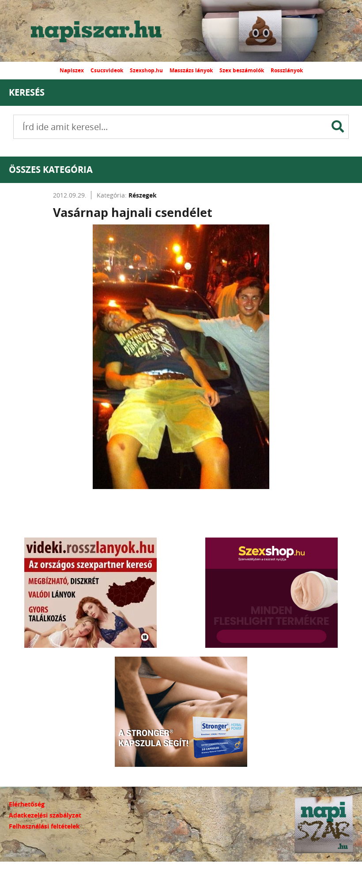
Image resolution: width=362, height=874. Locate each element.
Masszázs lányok (191, 70)
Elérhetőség (27, 804)
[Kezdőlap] (103, 31)
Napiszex (72, 70)
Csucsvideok (106, 70)
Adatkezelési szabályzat (45, 815)
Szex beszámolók (241, 70)
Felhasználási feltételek (44, 826)
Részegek (142, 195)
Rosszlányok (287, 70)
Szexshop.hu (146, 70)
